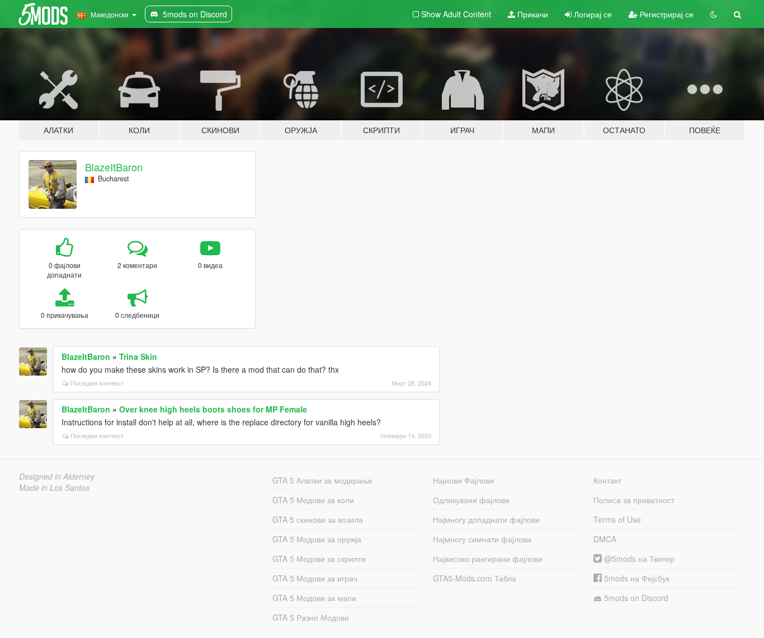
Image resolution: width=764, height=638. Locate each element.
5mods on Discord (635, 597)
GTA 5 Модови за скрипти (319, 558)
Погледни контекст (97, 382)
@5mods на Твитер (638, 558)
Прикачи (531, 14)
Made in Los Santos (54, 487)
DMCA (604, 539)
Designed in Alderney (57, 476)
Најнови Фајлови (463, 480)
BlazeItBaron (114, 167)
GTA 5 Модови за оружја (316, 539)
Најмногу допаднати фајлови (486, 519)
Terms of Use (617, 519)
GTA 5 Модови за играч (314, 578)
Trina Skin (138, 356)
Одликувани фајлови (471, 499)
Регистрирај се (666, 14)
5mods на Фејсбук (635, 578)
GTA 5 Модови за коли (313, 499)
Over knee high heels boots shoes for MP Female (213, 409)
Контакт (607, 480)
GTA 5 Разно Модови (310, 617)
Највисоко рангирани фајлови (488, 558)
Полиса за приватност (634, 499)
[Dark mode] (713, 14)
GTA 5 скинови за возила (317, 519)
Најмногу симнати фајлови (482, 539)
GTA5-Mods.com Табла (474, 578)
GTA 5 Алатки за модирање (322, 480)
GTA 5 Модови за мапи (314, 597)
